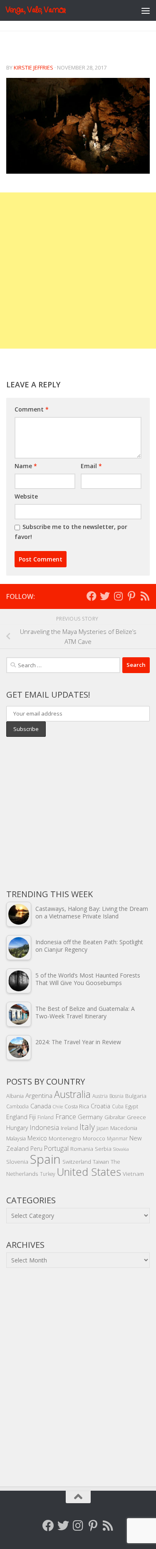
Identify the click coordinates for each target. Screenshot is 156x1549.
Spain (45, 1159)
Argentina (38, 1095)
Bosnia (116, 1096)
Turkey (47, 1173)
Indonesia (44, 1127)
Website (26, 496)
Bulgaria (135, 1096)
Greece (136, 1117)
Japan (103, 1128)
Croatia (100, 1106)
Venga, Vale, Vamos (35, 10)
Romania (81, 1148)
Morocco (94, 1138)
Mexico (37, 1138)
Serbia (103, 1148)
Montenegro (65, 1138)
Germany (90, 1117)
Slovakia (121, 1149)
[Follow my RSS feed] (145, 596)
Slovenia (17, 1161)
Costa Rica (76, 1106)
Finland (45, 1117)
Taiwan (101, 1161)
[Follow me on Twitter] (105, 596)
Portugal (56, 1148)
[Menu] (145, 10)
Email (91, 466)
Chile (58, 1107)
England (16, 1117)
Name (26, 466)
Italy (87, 1126)
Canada (40, 1106)
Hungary (17, 1128)
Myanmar (117, 1138)
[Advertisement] (78, 270)
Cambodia (17, 1106)
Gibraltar (114, 1117)
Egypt (131, 1106)
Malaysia (16, 1138)
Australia (72, 1094)
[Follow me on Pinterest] (131, 596)
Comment (32, 409)
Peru (36, 1148)
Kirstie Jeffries (33, 67)
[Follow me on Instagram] (118, 596)
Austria (100, 1096)
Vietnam (133, 1173)
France (65, 1116)
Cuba (118, 1106)
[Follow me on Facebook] (92, 596)
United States (89, 1172)
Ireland (69, 1128)
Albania (15, 1096)
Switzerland (76, 1161)
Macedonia (123, 1128)
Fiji (32, 1117)
